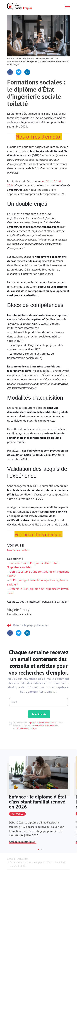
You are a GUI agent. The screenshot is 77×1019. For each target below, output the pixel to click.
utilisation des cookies (27, 728)
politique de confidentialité (42, 722)
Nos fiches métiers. (18, 550)
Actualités (17, 813)
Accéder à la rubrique (22, 841)
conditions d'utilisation (45, 725)
